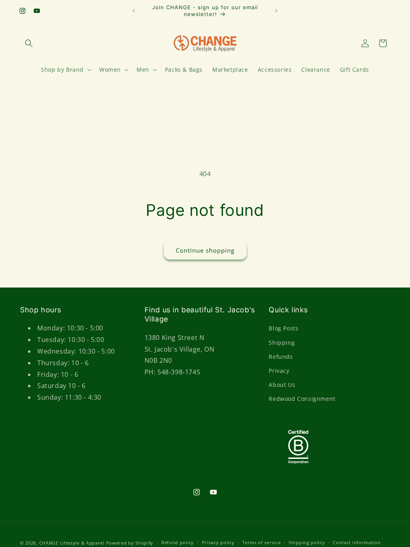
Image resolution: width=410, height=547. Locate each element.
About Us (282, 384)
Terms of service (261, 542)
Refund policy (177, 542)
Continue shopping (205, 250)
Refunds (281, 356)
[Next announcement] (276, 10)
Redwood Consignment (302, 398)
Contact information (356, 542)
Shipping (282, 342)
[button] (29, 43)
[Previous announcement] (134, 10)
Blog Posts (283, 328)
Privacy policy (218, 542)
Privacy (279, 370)
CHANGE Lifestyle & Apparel (72, 543)
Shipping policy (307, 542)
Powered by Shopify (130, 543)
